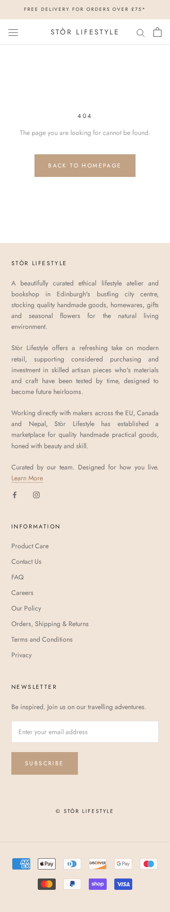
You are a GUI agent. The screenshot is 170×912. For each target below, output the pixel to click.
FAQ (17, 577)
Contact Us (26, 561)
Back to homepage (84, 165)
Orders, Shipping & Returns (50, 623)
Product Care (30, 546)
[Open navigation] (13, 32)
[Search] (140, 32)
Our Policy (26, 608)
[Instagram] (36, 494)
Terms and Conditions (42, 639)
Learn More (27, 478)
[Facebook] (14, 494)
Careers (22, 592)
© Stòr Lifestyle (85, 811)
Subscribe (44, 763)
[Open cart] (157, 32)
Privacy (21, 655)
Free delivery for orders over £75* (85, 9)
